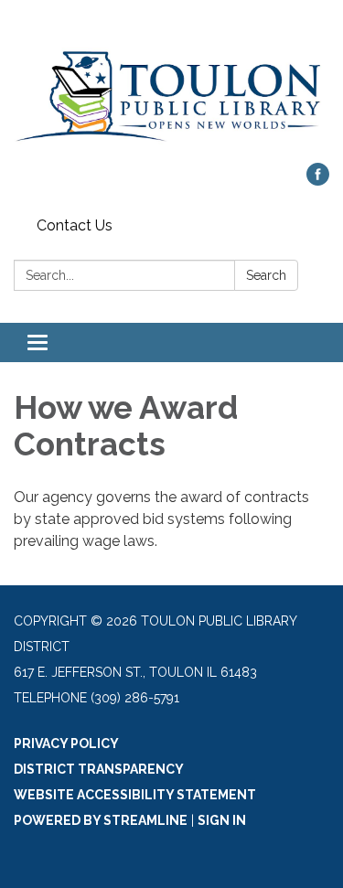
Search (266, 275)
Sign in (222, 820)
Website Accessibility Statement (135, 794)
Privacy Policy (66, 743)
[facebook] (317, 180)
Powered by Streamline (101, 820)
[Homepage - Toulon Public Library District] (171, 90)
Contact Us (75, 225)
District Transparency (99, 769)
